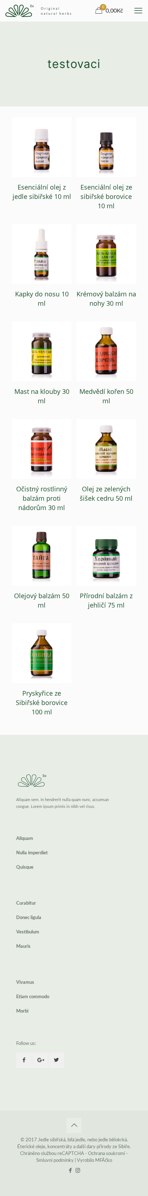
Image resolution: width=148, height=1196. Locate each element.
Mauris (23, 946)
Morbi (22, 1011)
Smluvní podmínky (55, 1160)
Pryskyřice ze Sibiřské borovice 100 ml (42, 702)
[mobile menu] (138, 11)
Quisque (24, 867)
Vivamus (25, 982)
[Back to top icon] (74, 1125)
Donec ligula (28, 917)
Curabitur (26, 903)
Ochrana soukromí (106, 1153)
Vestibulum (27, 932)
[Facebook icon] (70, 1170)
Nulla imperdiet (32, 853)
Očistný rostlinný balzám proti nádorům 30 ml (41, 498)
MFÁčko (103, 1160)
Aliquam (24, 838)
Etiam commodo (32, 997)
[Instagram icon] (77, 1170)
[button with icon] (24, 1060)
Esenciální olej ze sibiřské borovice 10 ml (106, 196)
